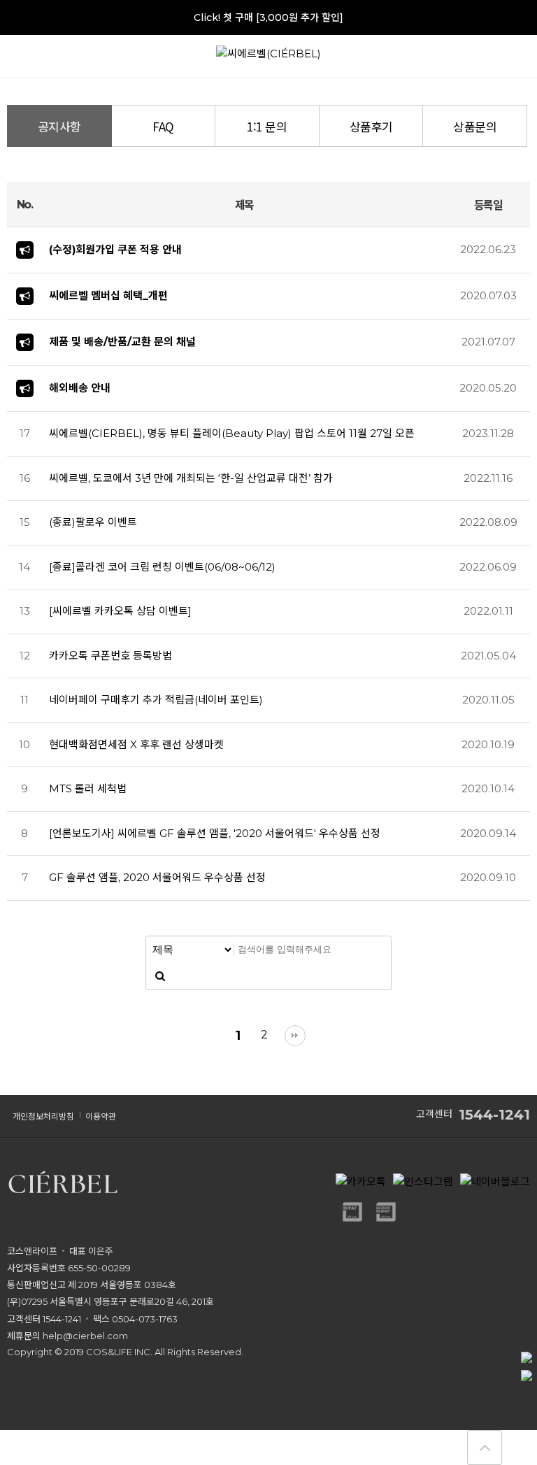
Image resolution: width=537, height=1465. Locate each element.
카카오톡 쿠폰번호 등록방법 (110, 655)
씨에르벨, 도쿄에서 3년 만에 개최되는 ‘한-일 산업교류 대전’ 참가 (191, 478)
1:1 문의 (267, 126)
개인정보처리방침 (43, 1116)
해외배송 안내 (79, 387)
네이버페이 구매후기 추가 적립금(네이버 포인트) (156, 699)
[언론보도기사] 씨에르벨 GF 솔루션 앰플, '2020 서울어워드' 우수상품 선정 (214, 833)
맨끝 (295, 1035)
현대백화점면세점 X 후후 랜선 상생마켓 (136, 744)
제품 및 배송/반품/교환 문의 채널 (122, 341)
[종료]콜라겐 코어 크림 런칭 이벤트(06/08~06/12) (162, 566)
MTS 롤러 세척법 (88, 788)
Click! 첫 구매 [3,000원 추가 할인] (268, 17)
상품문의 (474, 126)
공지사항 (59, 126)
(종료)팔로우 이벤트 (93, 522)
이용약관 (100, 1116)
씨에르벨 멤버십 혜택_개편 (108, 295)
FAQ (163, 126)
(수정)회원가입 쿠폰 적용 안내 (115, 249)
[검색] (160, 976)
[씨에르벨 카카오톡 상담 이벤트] (120, 610)
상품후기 (371, 126)
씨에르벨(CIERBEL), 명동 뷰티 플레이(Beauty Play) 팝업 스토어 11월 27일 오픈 (232, 433)
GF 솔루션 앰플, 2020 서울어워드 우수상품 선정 (157, 877)
